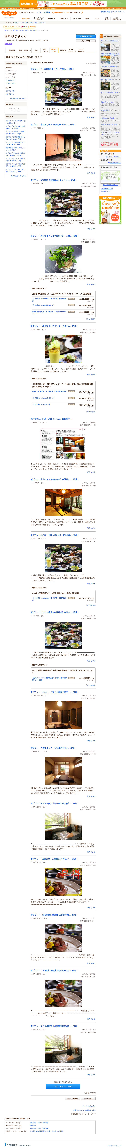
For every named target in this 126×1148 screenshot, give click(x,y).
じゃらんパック (38, 18)
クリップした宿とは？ (114, 156)
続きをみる (91, 117)
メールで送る (88, 1099)
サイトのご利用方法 (107, 8)
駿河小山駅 (46, 1131)
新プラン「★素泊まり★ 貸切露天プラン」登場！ (53, 748)
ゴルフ (97, 18)
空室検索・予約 (86, 36)
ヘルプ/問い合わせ (119, 8)
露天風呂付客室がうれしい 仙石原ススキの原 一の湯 (110, 54)
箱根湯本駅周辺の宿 (107, 188)
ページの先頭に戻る (89, 1106)
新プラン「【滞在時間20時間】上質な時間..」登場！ (54, 915)
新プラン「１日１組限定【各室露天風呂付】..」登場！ (55, 1026)
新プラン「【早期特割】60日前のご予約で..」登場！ (54, 859)
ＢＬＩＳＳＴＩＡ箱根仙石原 (109, 40)
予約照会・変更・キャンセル (109, 12)
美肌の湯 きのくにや (107, 102)
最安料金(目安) (91, 319)
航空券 (87, 18)
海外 (107, 18)
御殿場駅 (45, 1123)
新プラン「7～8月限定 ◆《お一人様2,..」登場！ (52, 69)
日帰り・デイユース (40, 22)
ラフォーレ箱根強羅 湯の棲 (109, 92)
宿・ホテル (8, 30)
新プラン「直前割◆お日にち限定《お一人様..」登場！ (55, 236)
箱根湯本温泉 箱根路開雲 (109, 66)
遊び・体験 (51, 18)
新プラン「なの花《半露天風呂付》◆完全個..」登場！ (55, 535)
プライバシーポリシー (114, 1146)
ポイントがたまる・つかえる (12, 26)
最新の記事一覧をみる (18, 176)
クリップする (85, 41)
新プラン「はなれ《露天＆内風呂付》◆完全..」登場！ (55, 612)
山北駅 (54, 1131)
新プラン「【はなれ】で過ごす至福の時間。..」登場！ (55, 692)
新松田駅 (60, 1131)
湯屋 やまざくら (34, 30)
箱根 (21, 30)
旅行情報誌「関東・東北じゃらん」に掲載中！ (51, 419)
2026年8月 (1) (10, 80)
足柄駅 (32, 1131)
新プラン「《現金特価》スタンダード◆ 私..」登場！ (54, 326)
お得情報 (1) (10, 94)
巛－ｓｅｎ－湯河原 (107, 79)
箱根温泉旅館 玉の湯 (107, 118)
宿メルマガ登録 (72, 1099)
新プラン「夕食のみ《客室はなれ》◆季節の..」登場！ (55, 479)
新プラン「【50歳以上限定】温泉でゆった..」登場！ (54, 970)
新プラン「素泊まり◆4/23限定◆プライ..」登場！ (53, 124)
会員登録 (47, 12)
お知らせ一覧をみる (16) (18, 98)
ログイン (40, 12)
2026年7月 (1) (10, 83)
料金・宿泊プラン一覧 (63, 1086)
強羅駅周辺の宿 (105, 191)
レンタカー (77, 18)
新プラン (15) (10, 91)
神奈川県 (15, 30)
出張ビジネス (17, 22)
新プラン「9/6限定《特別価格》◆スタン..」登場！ (54, 180)
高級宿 (31, 22)
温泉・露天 (25, 22)
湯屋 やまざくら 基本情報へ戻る (84, 1110)
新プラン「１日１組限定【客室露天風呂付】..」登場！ (55, 803)
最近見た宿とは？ (115, 162)
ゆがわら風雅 (105, 110)
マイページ (121, 12)
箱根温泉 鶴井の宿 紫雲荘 (109, 124)
